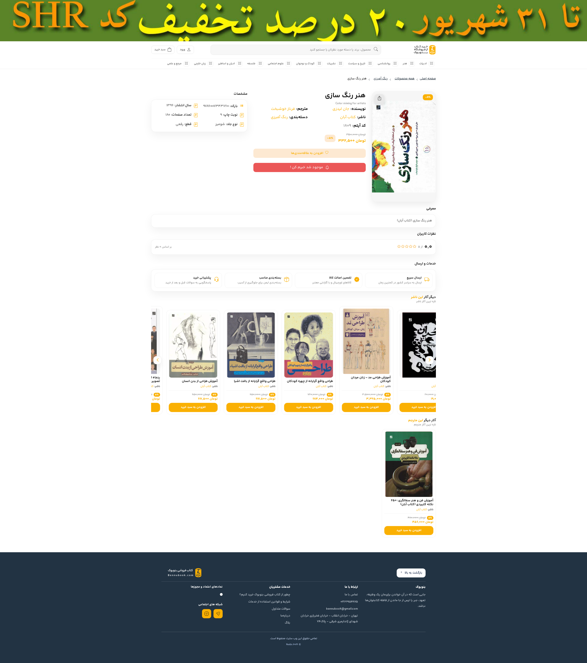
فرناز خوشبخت (283, 109)
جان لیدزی (340, 109)
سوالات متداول (281, 609)
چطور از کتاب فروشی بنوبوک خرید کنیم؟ (264, 594)
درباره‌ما (285, 615)
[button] (309, 153)
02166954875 (349, 601)
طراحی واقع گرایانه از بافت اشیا (297, 381)
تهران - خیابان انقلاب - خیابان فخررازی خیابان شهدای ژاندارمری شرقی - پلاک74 (329, 618)
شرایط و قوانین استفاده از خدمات (269, 601)
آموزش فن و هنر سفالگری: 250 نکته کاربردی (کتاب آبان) (412, 502)
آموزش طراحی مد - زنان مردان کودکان (413, 379)
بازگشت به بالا (413, 573)
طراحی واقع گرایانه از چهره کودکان (352, 381)
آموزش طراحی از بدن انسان (242, 381)
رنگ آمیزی (279, 117)
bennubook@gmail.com (342, 609)
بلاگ (287, 623)
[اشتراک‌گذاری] (379, 99)
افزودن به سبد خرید (408, 407)
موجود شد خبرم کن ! (306, 167)
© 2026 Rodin (293, 644)
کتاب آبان (348, 117)
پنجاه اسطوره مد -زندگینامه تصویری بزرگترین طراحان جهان (182, 379)
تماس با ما (351, 594)
